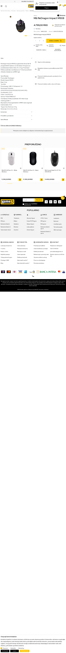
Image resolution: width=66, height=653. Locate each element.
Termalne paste (58, 227)
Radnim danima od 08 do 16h (57, 255)
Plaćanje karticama (22, 248)
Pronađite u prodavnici (7, 115)
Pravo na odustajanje (39, 260)
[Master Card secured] (59, 272)
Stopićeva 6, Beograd (56, 245)
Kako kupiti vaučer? (22, 260)
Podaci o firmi (4, 251)
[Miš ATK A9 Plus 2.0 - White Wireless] (11, 158)
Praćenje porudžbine (39, 245)
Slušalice (16, 224)
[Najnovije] (3, 149)
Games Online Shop (5, 10)
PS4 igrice (43, 224)
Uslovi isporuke (21, 254)
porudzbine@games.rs (56, 251)
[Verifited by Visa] (63, 272)
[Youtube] (55, 201)
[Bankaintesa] (46, 272)
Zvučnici (16, 230)
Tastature (16, 218)
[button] (39, 45)
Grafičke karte (58, 224)
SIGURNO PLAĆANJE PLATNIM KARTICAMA (33, 1)
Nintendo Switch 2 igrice (46, 232)
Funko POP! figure (32, 221)
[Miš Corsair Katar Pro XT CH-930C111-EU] (54, 158)
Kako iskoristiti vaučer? (23, 263)
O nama (3, 248)
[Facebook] (46, 201)
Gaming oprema (20, 10)
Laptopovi (56, 218)
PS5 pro (3, 221)
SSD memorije (58, 230)
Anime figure (30, 230)
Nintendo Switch (5, 224)
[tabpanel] (21, 26)
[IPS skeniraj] (33, 276)
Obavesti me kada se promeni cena (60, 25)
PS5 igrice (43, 221)
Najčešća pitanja (5, 254)
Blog (2, 263)
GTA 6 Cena (44, 218)
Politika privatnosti (22, 257)
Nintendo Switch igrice (45, 227)
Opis (2, 58)
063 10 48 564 (54, 248)
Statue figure (30, 224)
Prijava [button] (46, 8)
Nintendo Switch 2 (6, 227)
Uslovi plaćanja (21, 245)
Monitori (16, 227)
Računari (56, 221)
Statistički (13, 648)
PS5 (2, 218)
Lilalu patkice (30, 227)
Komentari (4, 112)
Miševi (27, 10)
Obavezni (5, 648)
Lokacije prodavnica (6, 245)
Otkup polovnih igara (6, 257)
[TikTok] (59, 201)
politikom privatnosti (30, 204)
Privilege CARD (5, 260)
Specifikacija (4, 119)
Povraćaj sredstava (39, 263)
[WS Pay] (32, 272)
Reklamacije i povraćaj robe (41, 254)
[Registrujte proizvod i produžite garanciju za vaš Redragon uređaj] (10, 17)
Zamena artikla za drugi (40, 257)
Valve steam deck (6, 230)
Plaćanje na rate (21, 251)
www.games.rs (24, 289)
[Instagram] (50, 201)
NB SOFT (36, 289)
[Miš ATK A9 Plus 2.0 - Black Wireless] (33, 158)
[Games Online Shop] (32, 6)
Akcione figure (31, 218)
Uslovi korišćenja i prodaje (41, 248)
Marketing (21, 648)
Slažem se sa (30, 204)
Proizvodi (13, 10)
